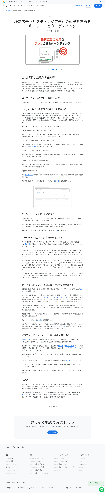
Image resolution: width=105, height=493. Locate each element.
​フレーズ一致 (63, 297)
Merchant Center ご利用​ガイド (39, 467)
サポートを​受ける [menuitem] (42, 2)
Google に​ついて (20, 488)
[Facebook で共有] (53, 69)
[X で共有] (48, 69)
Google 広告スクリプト (60, 464)
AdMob (80, 470)
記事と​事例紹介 (28, 6)
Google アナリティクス (12, 470)
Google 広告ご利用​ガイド (37, 470)
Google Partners (59, 458)
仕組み (18, 6)
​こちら (57, 181)
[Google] (8, 488)
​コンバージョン (69, 346)
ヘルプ (70, 488)
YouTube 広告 (9, 461)
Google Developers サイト (62, 461)
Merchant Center (11, 464)
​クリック (60, 346)
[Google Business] (4, 2)
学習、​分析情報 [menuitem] (33, 2)
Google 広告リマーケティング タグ (64, 467)
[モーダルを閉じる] (102, 483)
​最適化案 (27, 244)
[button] (61, 69)
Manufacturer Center (12, 473)
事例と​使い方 (8, 10)
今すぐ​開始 (98, 6)
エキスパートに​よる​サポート (40, 6)
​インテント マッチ (45, 297)
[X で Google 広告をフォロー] (14, 447)
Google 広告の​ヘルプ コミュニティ (40, 473)
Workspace (81, 458)
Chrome (80, 461)
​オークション (29, 175)
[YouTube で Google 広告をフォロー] (18, 447)
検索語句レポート (27, 340)
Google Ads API (58, 470)
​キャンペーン (33, 146)
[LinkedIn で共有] (57, 69)
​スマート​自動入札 (59, 326)
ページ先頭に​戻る (54, 407)
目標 (14, 6)
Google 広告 (9, 458)
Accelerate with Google (37, 458)
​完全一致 (55, 297)
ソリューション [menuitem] (24, 2)
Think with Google (35, 461)
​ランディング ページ (73, 348)
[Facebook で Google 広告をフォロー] (23, 447)
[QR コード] (101, 489)
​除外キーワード (71, 360)
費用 (22, 6)
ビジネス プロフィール (12, 467)
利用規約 (51, 488)
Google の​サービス (32, 488)
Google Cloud (82, 464)
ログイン (88, 6)
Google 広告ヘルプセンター (38, 464)
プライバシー (43, 488)
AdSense (80, 467)
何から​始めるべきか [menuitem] (13, 2)
